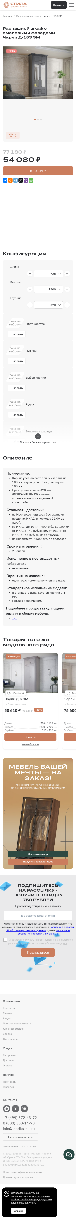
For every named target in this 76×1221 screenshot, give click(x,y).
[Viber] (26, 180)
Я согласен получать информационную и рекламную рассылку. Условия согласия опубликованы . (40, 941)
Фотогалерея (11, 1039)
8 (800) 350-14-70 (19, 1123)
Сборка (7, 1033)
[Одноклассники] (10, 180)
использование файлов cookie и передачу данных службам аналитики (31, 1199)
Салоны (7, 1013)
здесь (64, 943)
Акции (7, 1018)
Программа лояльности (17, 1023)
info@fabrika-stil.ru (19, 1128)
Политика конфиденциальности (22, 1172)
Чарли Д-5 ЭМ (16, 701)
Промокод (9, 1081)
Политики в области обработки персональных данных (40, 928)
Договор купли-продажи (18, 1177)
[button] (35, 119)
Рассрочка (9, 1055)
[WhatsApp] (31, 180)
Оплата (7, 1065)
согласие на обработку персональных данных (44, 932)
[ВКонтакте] (5, 180)
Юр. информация (13, 1028)
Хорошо (18, 1211)
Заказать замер (38, 854)
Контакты (9, 1008)
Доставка (8, 1060)
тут (14, 618)
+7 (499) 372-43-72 (20, 1117)
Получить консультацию (38, 861)
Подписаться (38, 952)
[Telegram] (15, 180)
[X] (20, 180)
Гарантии (8, 1087)
